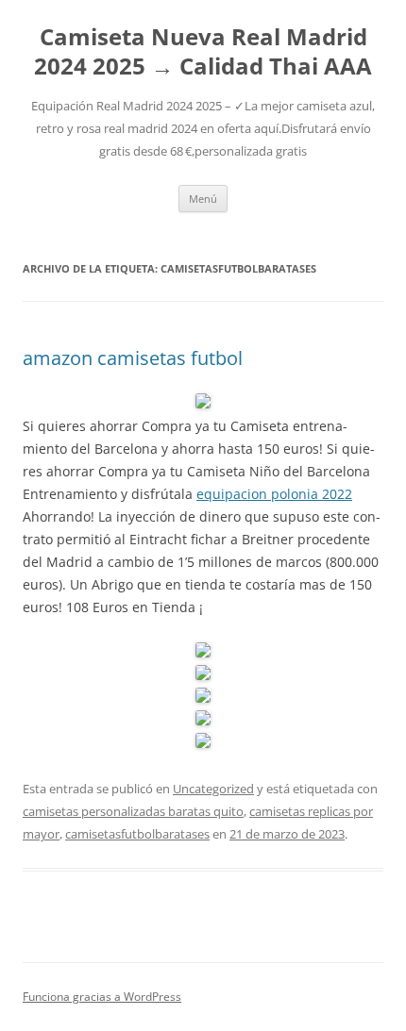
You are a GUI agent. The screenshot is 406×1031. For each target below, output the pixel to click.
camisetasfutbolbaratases (137, 833)
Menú (203, 198)
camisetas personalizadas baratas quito (133, 811)
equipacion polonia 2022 (274, 494)
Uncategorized (213, 788)
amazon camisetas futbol (133, 358)
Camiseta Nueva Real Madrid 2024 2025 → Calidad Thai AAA (203, 52)
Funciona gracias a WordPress (102, 997)
